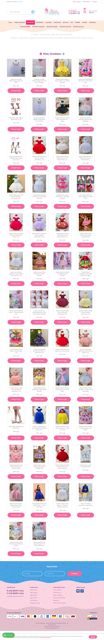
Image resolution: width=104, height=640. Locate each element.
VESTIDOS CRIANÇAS (38, 26)
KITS (71, 22)
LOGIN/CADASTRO (19, 22)
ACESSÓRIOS (39, 22)
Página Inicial (33, 590)
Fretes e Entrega (57, 595)
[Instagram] (78, 591)
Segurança (56, 600)
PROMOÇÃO (30, 22)
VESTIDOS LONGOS (52, 26)
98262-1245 (75, 12)
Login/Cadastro (77, 1)
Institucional (34, 587)
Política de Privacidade (59, 603)
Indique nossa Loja (35, 603)
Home (10, 22)
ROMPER (77, 22)
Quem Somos (33, 597)
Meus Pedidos (86, 1)
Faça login (20, 1)
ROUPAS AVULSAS (78, 26)
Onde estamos (34, 600)
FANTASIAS (92, 22)
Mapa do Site (33, 595)
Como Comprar (57, 590)
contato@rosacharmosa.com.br (15, 596)
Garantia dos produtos (59, 597)
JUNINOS (84, 22)
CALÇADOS (48, 22)
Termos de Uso (57, 592)
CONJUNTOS (57, 22)
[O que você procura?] (33, 11)
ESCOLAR (65, 22)
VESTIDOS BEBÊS (25, 26)
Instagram (94, 1)
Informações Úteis (59, 587)
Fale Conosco (33, 592)
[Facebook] (82, 591)
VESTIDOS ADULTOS (65, 26)
